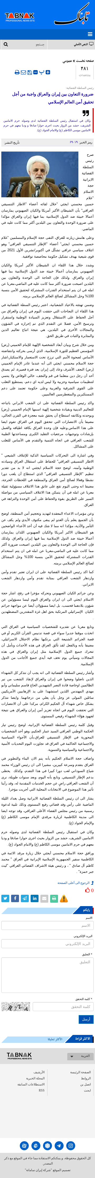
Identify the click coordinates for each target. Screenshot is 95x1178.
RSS (42, 1090)
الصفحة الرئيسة (80, 1072)
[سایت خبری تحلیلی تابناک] (23, 11)
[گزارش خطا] (64, 899)
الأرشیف (39, 1072)
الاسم (89, 917)
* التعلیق (87, 954)
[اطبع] (17, 72)
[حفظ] (29, 72)
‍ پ (42, 71)
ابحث (87, 1090)
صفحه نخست (85, 61)
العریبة (85, 1056)
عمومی (67, 61)
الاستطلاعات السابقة (31, 1084)
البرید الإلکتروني (83, 936)
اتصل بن (85, 1084)
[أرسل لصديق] (23, 72)
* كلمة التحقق (83, 999)
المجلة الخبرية (35, 1078)
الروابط (86, 1078)
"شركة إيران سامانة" (38, 1170)
